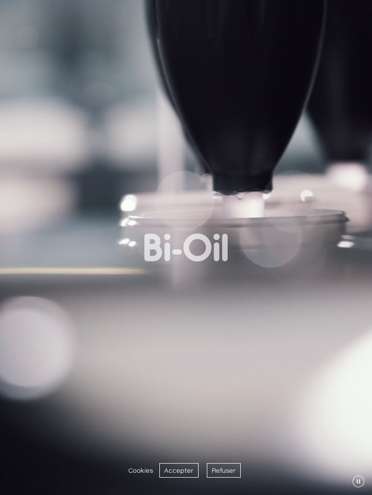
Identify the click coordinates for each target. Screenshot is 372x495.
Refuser (223, 470)
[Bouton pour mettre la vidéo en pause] (358, 481)
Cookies (140, 470)
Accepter (178, 470)
